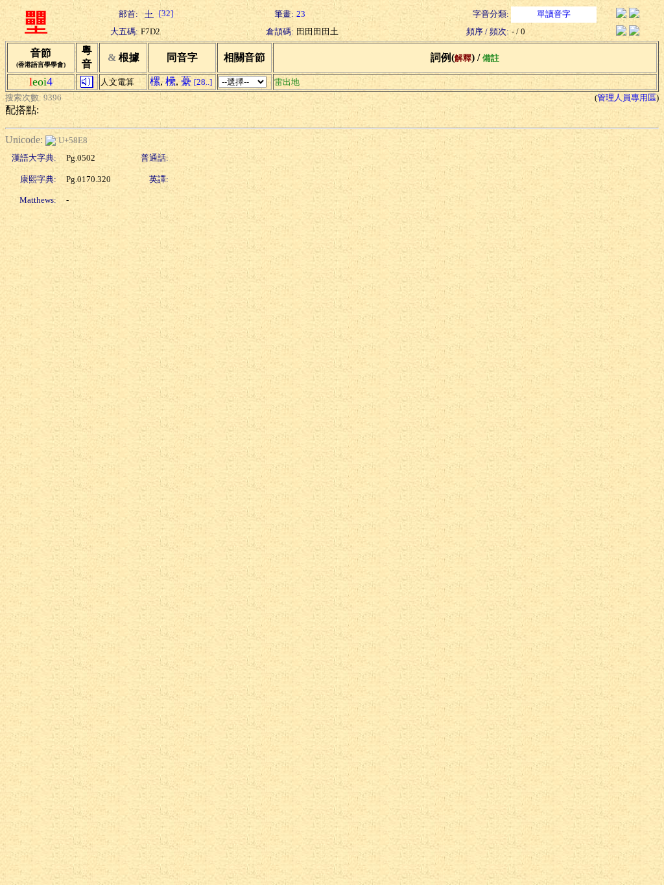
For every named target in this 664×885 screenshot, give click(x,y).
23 (300, 14)
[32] (165, 13)
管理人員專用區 (626, 97)
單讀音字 (554, 14)
